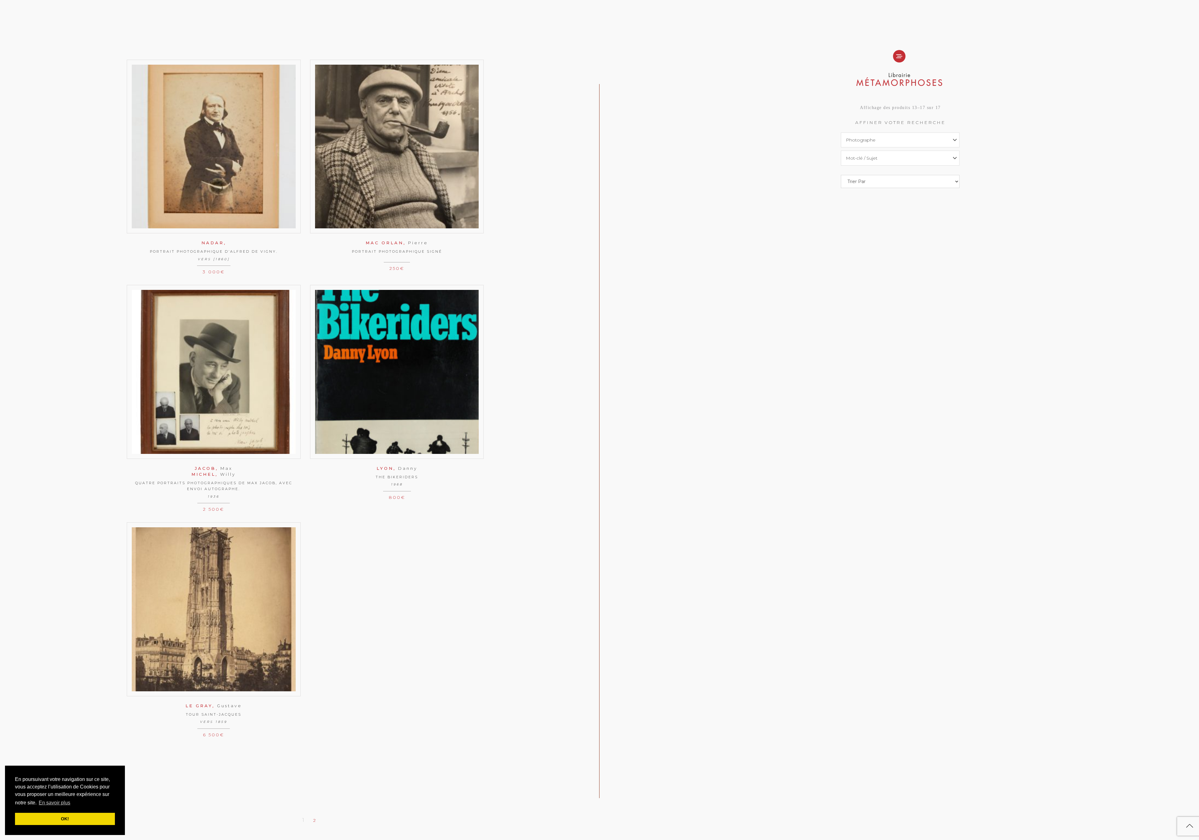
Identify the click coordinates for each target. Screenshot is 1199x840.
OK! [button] (65, 818)
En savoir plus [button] (54, 802)
